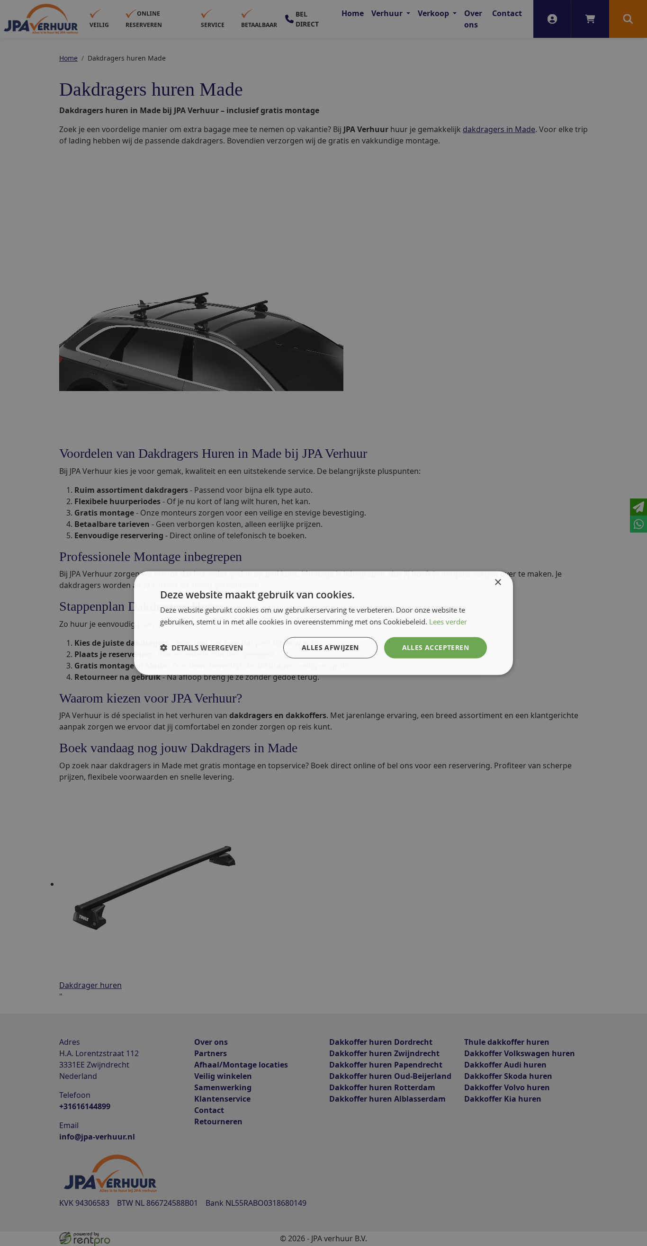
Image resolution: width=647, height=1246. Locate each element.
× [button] (497, 582)
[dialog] (323, 623)
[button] (201, 647)
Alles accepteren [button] (435, 647)
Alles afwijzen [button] (330, 647)
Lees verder (448, 621)
